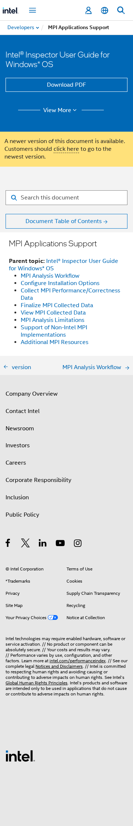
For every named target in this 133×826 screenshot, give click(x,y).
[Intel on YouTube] (60, 544)
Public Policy (22, 514)
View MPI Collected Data (53, 312)
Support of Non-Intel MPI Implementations (54, 331)
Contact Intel (23, 411)
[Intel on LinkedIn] (43, 544)
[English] (104, 10)
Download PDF (66, 84)
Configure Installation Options (60, 283)
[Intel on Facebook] (8, 544)
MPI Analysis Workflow (50, 276)
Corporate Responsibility (38, 480)
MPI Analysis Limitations (52, 320)
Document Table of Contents (63, 221)
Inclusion (17, 497)
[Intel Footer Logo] (20, 755)
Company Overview (32, 394)
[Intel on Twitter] (25, 544)
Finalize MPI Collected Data (57, 305)
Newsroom (20, 428)
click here (66, 149)
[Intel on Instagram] (78, 544)
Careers (16, 462)
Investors (18, 445)
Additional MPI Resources (54, 342)
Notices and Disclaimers (59, 666)
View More (57, 110)
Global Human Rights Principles (37, 683)
